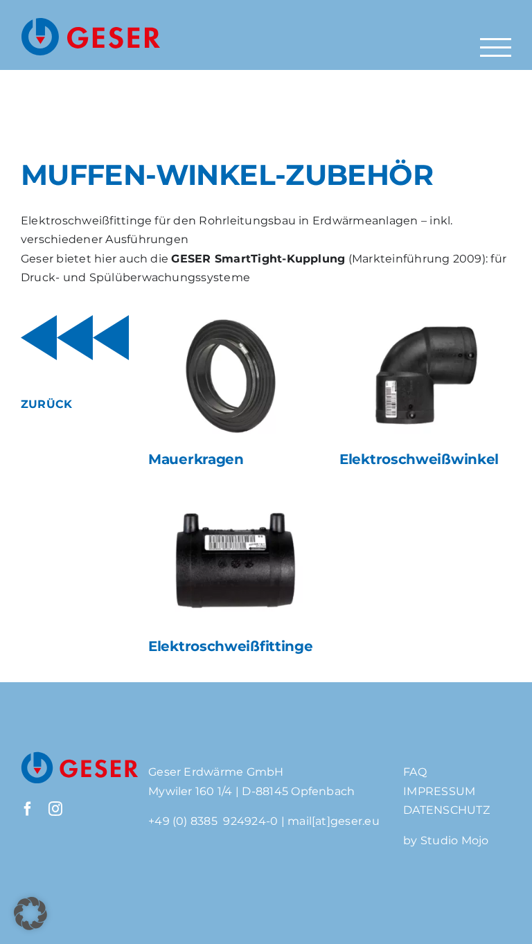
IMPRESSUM (439, 791)
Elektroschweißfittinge (230, 646)
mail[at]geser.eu (333, 821)
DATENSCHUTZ (446, 810)
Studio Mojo (454, 840)
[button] (30, 913)
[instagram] (55, 809)
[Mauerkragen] (233, 376)
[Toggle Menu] (495, 47)
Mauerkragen (196, 459)
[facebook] (28, 809)
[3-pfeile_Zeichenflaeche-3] (75, 320)
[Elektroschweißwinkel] (425, 376)
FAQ (415, 771)
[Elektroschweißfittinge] (233, 563)
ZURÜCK (46, 404)
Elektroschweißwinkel (419, 459)
